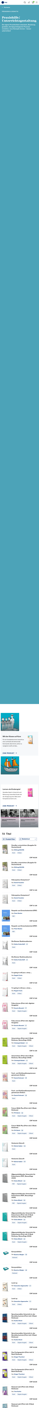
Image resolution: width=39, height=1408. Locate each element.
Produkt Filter (10, 839)
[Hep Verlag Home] (4, 2)
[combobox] (29, 839)
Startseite (7, 7)
